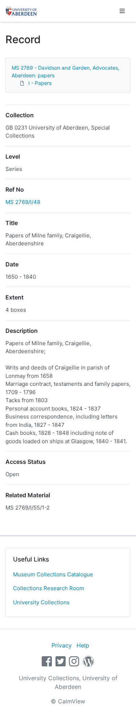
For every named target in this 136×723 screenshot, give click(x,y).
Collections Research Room (48, 588)
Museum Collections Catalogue (53, 574)
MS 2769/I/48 (22, 202)
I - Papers (39, 83)
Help (83, 645)
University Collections (41, 602)
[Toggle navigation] (122, 11)
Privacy (61, 645)
